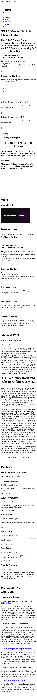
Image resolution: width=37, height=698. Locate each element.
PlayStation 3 (24, 353)
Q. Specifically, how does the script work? (15, 623)
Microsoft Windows (13, 353)
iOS (34, 355)
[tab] (18, 602)
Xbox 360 (13, 355)
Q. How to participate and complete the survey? (17, 649)
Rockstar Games (14, 352)
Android (27, 355)
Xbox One (20, 355)
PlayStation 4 (5, 355)
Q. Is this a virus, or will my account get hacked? (17, 667)
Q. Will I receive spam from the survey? (14, 680)
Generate (4, 133)
